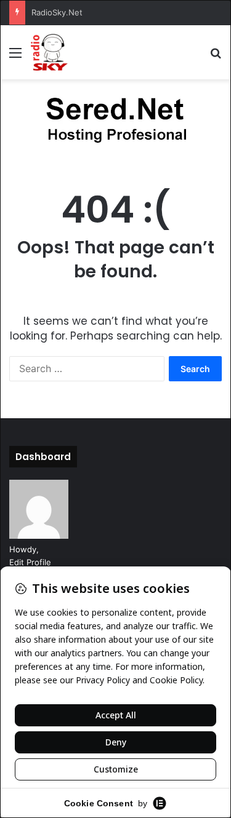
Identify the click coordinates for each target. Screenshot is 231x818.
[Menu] (15, 57)
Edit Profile (30, 562)
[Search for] (215, 57)
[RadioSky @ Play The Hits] (49, 52)
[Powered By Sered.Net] (115, 122)
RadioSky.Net (57, 12)
